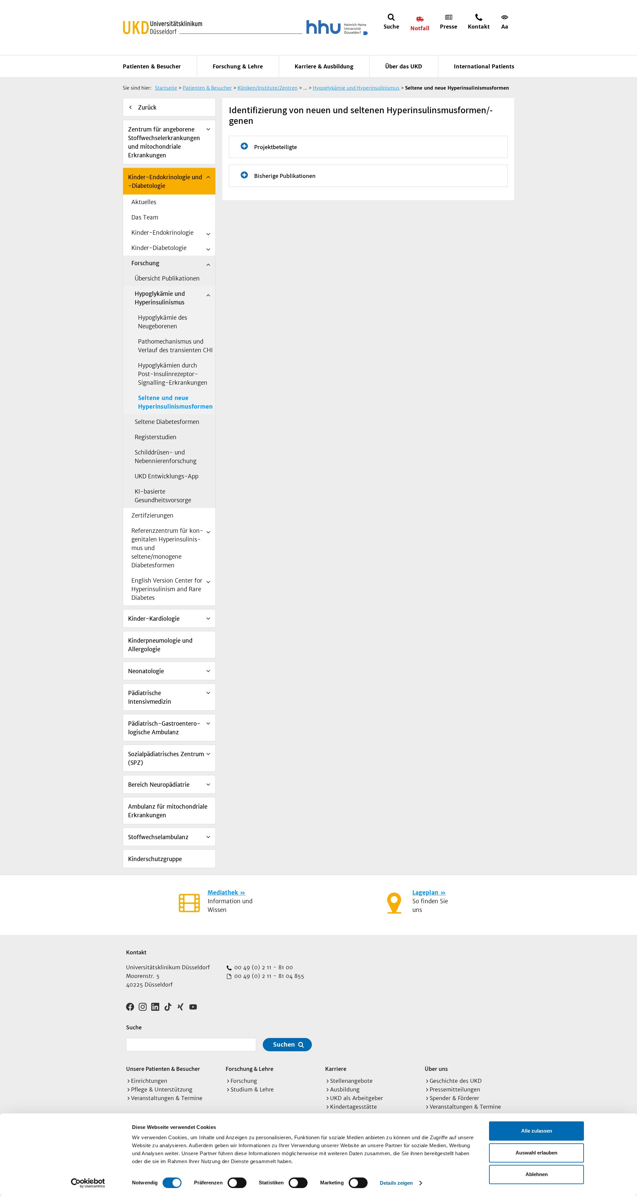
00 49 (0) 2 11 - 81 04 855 (268, 976)
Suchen (284, 1044)
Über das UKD (403, 66)
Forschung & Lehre (238, 66)
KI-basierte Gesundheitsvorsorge (163, 496)
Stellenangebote (351, 1080)
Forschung (145, 263)
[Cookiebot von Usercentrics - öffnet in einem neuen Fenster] (88, 1183)
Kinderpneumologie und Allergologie (160, 645)
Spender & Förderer (454, 1098)
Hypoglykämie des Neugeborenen (162, 322)
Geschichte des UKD (456, 1080)
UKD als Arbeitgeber (356, 1098)
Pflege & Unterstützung (161, 1089)
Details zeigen (396, 1183)
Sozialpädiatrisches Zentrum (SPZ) (166, 758)
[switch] (237, 1182)
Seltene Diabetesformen (167, 422)
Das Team (144, 217)
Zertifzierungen (152, 515)
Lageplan (425, 892)
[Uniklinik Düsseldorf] (162, 27)
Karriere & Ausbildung (324, 66)
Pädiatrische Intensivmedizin (149, 697)
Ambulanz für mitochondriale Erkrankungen (167, 811)
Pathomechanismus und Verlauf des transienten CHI (175, 346)
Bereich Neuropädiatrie (158, 784)
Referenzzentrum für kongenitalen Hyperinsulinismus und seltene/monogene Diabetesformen (167, 548)
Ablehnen (537, 1174)
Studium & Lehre (252, 1089)
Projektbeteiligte (275, 147)
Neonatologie (146, 671)
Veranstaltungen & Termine (166, 1098)
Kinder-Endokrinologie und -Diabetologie (165, 182)
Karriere (335, 1069)
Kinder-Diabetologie (158, 248)
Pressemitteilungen (455, 1089)
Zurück (147, 107)
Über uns (436, 1069)
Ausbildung (345, 1089)
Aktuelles (143, 202)
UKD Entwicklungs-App (166, 476)
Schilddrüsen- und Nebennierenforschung (165, 457)
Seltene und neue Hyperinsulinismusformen (175, 402)
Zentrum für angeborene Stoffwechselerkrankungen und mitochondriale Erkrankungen (164, 142)
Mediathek (223, 892)
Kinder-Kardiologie (153, 618)
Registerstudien (156, 437)
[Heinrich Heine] (336, 27)
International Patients (484, 66)
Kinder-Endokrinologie (162, 232)
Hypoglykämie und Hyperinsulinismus (160, 298)
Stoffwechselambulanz (158, 837)
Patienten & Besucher (152, 66)
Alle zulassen (536, 1131)
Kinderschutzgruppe (155, 859)
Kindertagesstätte (353, 1106)
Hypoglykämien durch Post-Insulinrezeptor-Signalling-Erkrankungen (172, 374)
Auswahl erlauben (536, 1153)
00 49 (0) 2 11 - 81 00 (263, 967)
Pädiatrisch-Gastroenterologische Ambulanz (164, 728)
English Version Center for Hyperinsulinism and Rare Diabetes (166, 589)
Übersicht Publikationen (167, 278)
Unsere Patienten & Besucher (163, 1069)
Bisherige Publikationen (285, 176)
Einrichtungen (149, 1080)
